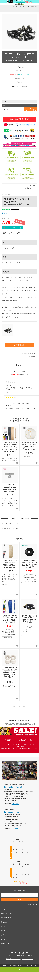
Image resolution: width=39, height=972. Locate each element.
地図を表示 (15, 803)
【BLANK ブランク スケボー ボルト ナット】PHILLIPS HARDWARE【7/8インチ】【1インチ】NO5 (29, 619)
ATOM (31, 955)
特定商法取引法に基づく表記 (13, 959)
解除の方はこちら (32, 904)
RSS (26, 955)
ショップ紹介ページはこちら (13, 787)
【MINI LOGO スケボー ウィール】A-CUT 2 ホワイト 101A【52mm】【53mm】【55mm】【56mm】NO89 (29, 446)
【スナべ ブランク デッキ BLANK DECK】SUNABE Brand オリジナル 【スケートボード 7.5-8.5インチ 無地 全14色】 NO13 (9, 447)
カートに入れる (30, 110)
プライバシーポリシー (27, 959)
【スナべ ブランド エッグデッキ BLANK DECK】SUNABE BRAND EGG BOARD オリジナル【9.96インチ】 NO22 (9, 564)
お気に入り (20, 78)
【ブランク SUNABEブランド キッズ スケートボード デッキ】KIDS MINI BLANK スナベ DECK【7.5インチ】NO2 (9, 619)
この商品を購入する (19, 345)
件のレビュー (6, 213)
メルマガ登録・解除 (19, 955)
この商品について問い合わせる (29, 353)
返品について (33, 185)
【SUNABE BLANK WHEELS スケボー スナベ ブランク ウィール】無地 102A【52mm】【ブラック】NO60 (29, 564)
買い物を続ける (33, 356)
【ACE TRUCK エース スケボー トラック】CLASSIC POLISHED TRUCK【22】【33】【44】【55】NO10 (9, 488)
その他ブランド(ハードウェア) (11, 528)
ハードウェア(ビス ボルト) (17, 6)
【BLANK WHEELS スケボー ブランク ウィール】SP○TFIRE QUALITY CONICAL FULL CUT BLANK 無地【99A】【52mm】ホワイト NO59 (9, 673)
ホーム (4, 6)
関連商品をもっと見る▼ (19, 706)
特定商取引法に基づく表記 (30, 188)
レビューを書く (19, 372)
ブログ (10, 955)
